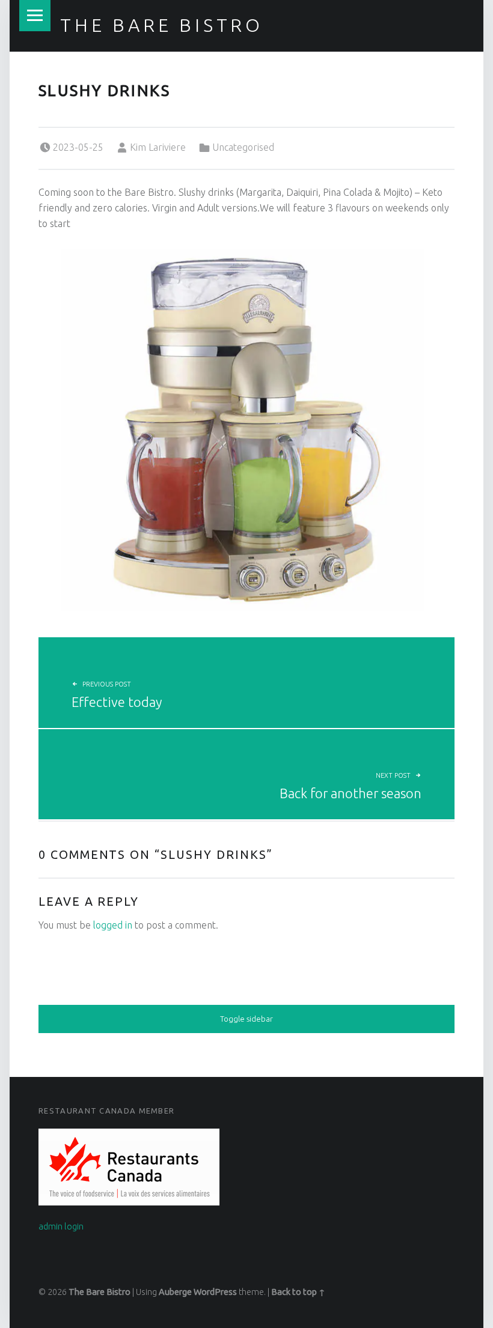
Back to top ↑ (298, 1292)
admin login (61, 1226)
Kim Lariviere (158, 147)
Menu (35, 15)
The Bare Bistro (161, 25)
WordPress (215, 1292)
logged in (112, 925)
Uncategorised (243, 147)
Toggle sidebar (246, 1018)
